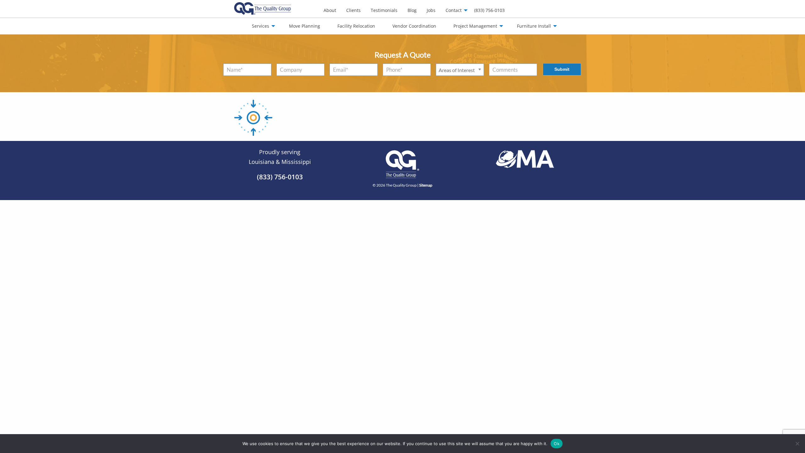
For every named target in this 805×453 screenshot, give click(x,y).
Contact (454, 10)
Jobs (431, 10)
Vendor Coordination (414, 26)
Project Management (475, 26)
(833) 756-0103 (489, 10)
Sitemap (425, 185)
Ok (556, 443)
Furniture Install (534, 26)
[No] (797, 443)
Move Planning (304, 26)
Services (260, 26)
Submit (561, 69)
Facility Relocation (356, 26)
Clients (353, 10)
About (330, 10)
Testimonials (384, 10)
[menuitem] (330, 10)
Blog (412, 10)
